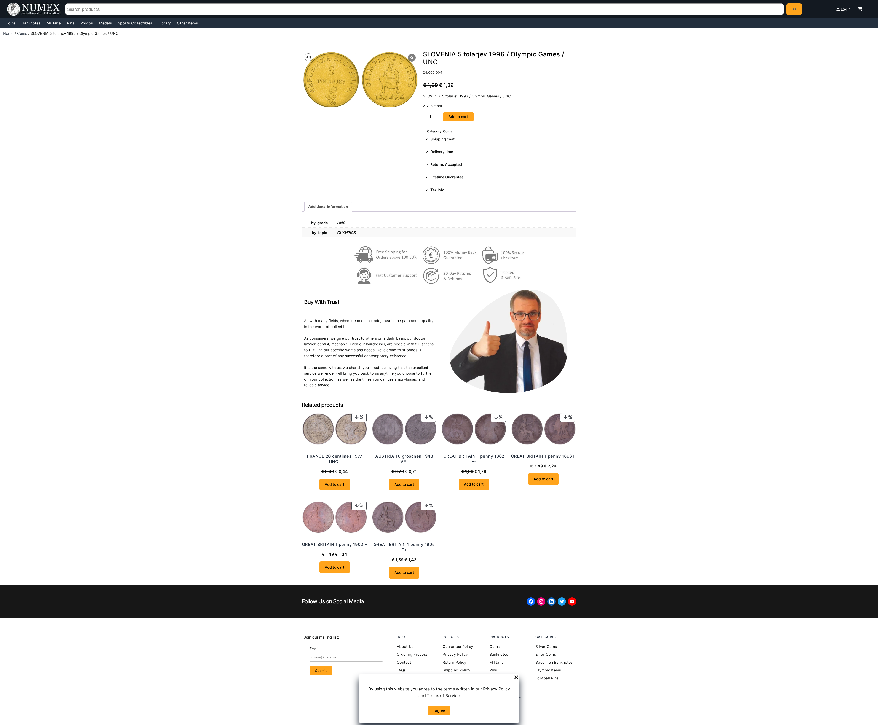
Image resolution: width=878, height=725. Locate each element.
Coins (22, 33)
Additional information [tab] (328, 206)
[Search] (794, 9)
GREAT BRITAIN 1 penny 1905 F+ (404, 547)
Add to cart (458, 116)
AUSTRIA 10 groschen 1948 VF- (404, 459)
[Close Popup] (516, 677)
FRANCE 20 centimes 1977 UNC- (334, 459)
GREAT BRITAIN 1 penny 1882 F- (473, 459)
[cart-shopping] (860, 8)
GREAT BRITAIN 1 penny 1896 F (543, 456)
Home (8, 33)
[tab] (499, 139)
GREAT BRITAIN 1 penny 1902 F (334, 544)
